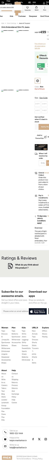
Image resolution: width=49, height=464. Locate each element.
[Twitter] (39, 439)
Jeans (24, 337)
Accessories (6, 360)
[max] (7, 457)
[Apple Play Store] (38, 311)
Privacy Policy (37, 459)
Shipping (15, 379)
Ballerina (25, 357)
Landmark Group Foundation (5, 405)
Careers (4, 385)
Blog (3, 394)
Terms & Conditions (24, 459)
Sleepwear (5, 357)
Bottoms (4, 345)
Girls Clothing (11, 23)
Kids (2, 23)
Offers (44, 331)
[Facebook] (33, 439)
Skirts (24, 343)
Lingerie (4, 354)
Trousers (35, 348)
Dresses (25, 345)
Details (41, 146)
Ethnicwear (5, 351)
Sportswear (5, 343)
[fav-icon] (28, 8)
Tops (3, 331)
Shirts (24, 334)
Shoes (3, 363)
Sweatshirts (26, 348)
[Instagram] (46, 439)
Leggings (25, 340)
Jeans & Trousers (24, 23)
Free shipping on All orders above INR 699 (40, 46)
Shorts (34, 343)
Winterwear (5, 348)
